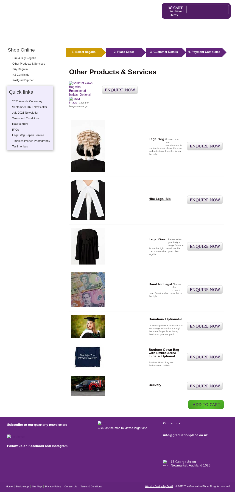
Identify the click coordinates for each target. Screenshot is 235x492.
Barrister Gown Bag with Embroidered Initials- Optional (164, 353)
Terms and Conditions (25, 118)
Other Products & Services (63, 38)
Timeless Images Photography (31, 141)
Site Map (37, 486)
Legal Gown (158, 239)
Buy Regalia (20, 69)
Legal (38, 38)
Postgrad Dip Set (23, 80)
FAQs (102, 38)
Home (9, 38)
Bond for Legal (160, 284)
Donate (200, 38)
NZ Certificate (20, 74)
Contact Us (70, 486)
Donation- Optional (164, 319)
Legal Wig (156, 139)
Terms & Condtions (91, 486)
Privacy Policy (53, 486)
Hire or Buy (24, 38)
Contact (212, 38)
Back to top (22, 486)
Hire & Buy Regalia (24, 58)
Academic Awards (124, 38)
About (88, 38)
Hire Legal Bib (160, 199)
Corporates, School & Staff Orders (168, 38)
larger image (74, 100)
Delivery (155, 385)
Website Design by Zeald (159, 486)
